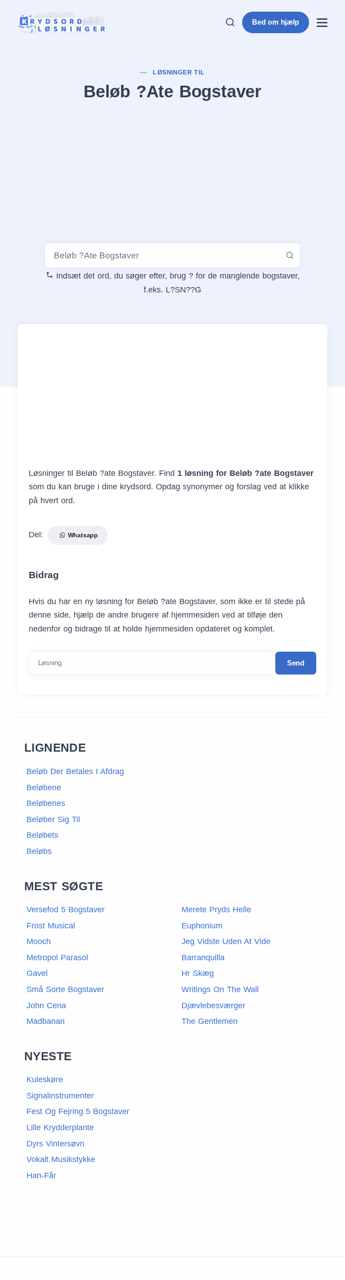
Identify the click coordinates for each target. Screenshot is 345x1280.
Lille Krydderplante (60, 1127)
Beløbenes (46, 803)
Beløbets (42, 835)
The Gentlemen (209, 1021)
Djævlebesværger (213, 1005)
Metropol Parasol (57, 957)
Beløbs (39, 851)
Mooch (39, 941)
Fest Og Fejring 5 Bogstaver (78, 1111)
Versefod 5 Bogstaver (66, 909)
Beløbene (44, 787)
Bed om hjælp (275, 22)
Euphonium (201, 925)
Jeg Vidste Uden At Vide (225, 941)
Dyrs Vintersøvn (55, 1143)
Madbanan (46, 1021)
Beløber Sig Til (53, 819)
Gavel (37, 973)
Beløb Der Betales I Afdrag (75, 771)
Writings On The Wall (220, 989)
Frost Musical (51, 925)
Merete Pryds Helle (216, 909)
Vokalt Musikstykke (61, 1159)
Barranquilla (203, 957)
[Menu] (322, 22)
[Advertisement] (172, 173)
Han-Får (41, 1175)
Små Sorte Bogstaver (65, 989)
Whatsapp (82, 535)
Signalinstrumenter (60, 1095)
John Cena (46, 1005)
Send (296, 663)
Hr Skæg (197, 973)
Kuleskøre (45, 1079)
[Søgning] (230, 22)
